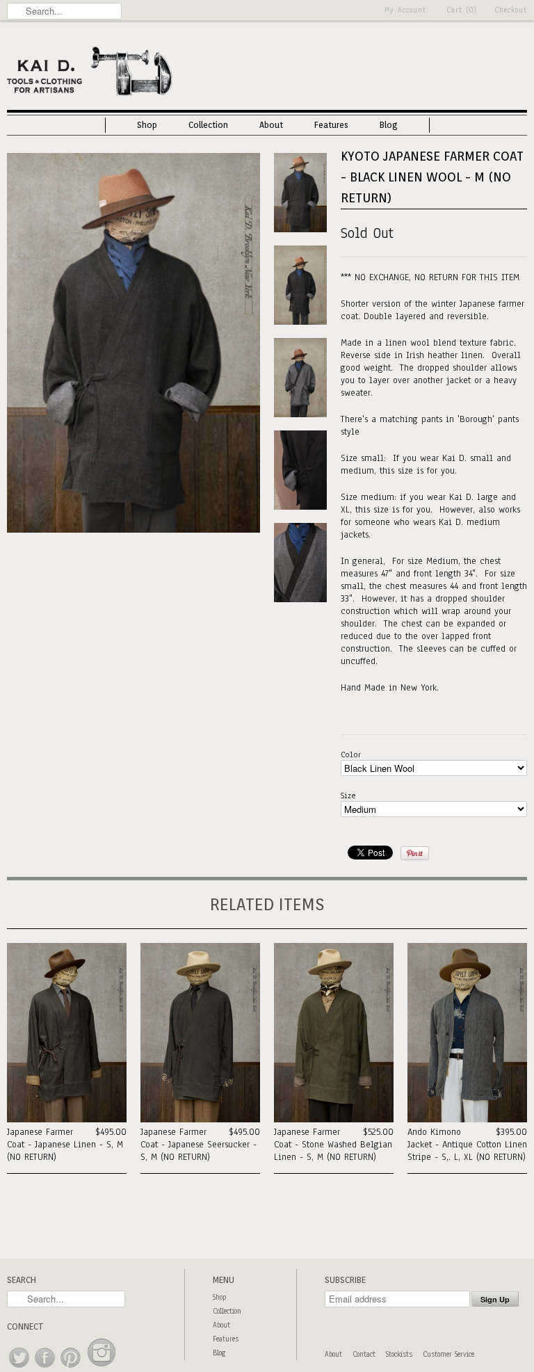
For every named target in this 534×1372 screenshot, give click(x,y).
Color (351, 754)
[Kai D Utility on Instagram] (101, 1368)
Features (331, 125)
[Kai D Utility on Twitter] (20, 1368)
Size (348, 795)
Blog (389, 125)
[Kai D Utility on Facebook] (45, 1368)
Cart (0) (461, 10)
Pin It (414, 853)
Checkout (510, 10)
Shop (147, 125)
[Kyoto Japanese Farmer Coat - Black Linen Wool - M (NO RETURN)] (133, 530)
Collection (208, 125)
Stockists (399, 1354)
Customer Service (448, 1354)
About (271, 125)
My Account (405, 10)
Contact (364, 1354)
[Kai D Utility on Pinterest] (71, 1368)
